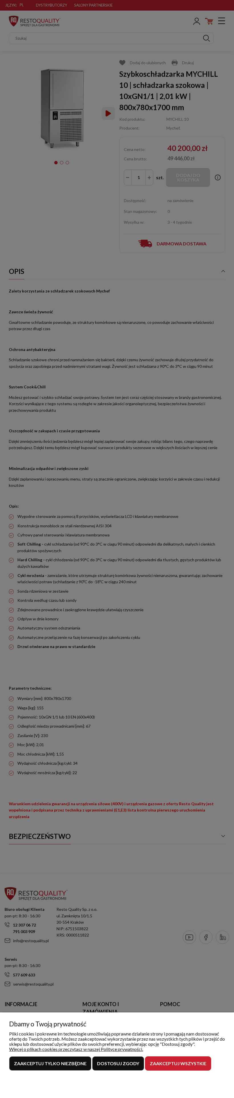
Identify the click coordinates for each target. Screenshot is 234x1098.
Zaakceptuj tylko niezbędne (50, 1063)
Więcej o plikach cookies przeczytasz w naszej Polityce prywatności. (76, 1049)
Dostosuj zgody (118, 1063)
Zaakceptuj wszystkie (178, 1063)
